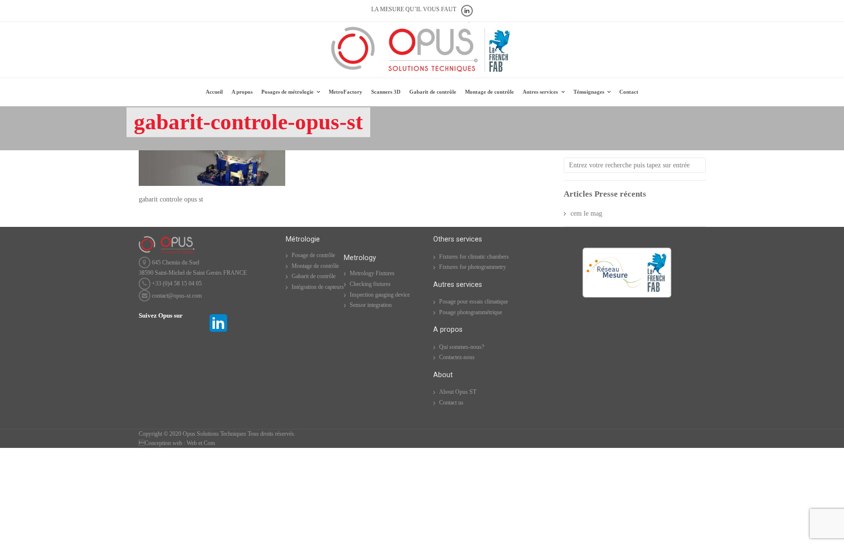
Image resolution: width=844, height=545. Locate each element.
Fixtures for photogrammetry (472, 266)
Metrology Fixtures (372, 273)
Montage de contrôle (489, 92)
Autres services (540, 92)
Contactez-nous (457, 357)
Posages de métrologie (287, 92)
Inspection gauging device (380, 294)
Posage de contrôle (313, 255)
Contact (628, 92)
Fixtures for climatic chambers (474, 256)
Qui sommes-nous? (461, 346)
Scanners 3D (386, 92)
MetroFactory (345, 92)
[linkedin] (218, 332)
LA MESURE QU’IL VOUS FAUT (413, 9)
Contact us (451, 402)
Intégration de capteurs (318, 286)
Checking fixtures (370, 284)
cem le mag (586, 213)
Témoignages (588, 92)
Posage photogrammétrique (470, 312)
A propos (242, 92)
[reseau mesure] (627, 297)
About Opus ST (457, 391)
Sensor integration (371, 305)
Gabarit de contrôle (432, 92)
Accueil (214, 92)
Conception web (160, 443)
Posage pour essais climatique (473, 301)
